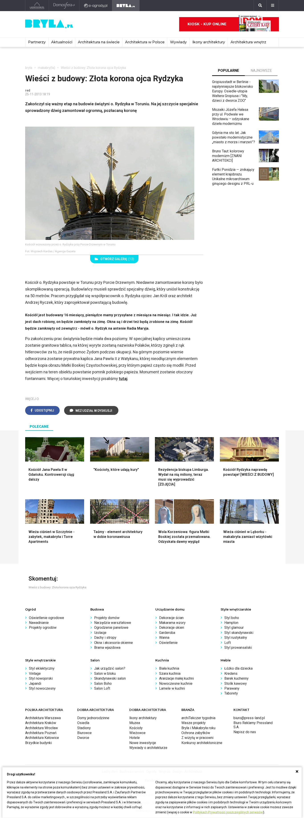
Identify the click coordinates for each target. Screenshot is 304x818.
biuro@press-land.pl (249, 718)
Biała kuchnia (169, 668)
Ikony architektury (208, 42)
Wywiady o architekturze (148, 748)
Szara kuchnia (169, 673)
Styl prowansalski (238, 647)
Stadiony (84, 728)
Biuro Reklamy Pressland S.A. (253, 725)
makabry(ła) (46, 68)
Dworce (83, 738)
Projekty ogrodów (43, 627)
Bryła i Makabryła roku (198, 728)
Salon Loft (102, 688)
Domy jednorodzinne (93, 718)
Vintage (35, 673)
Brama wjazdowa (107, 647)
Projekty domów (107, 618)
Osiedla (83, 723)
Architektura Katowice (42, 738)
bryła (28, 68)
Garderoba (167, 633)
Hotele (134, 738)
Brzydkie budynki (38, 743)
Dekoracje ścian (171, 618)
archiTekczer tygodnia (198, 718)
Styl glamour (234, 627)
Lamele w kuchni (172, 688)
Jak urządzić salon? (109, 668)
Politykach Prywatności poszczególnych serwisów (228, 812)
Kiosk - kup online (207, 24)
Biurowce (84, 733)
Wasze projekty (193, 723)
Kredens (230, 673)
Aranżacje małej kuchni (176, 678)
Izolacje (100, 633)
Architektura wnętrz (248, 42)
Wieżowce (137, 733)
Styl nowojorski (41, 678)
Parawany (231, 688)
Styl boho (231, 618)
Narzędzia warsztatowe (112, 623)
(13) (117, 259)
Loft (227, 643)
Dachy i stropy (105, 637)
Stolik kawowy (235, 683)
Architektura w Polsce (144, 42)
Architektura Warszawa (43, 718)
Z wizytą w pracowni (197, 738)
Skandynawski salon (110, 678)
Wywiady (178, 42)
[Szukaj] (260, 5)
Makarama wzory (172, 623)
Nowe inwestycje (142, 743)
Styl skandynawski (238, 633)
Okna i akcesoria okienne (113, 643)
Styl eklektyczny (42, 668)
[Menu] (273, 5)
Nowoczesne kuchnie (176, 683)
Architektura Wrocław (41, 728)
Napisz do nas (244, 732)
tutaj (123, 378)
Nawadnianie (39, 623)
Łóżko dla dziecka (238, 668)
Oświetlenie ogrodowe (46, 618)
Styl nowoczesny (42, 688)
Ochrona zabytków (195, 733)
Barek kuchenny (236, 678)
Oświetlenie (168, 643)
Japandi (35, 683)
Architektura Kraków (40, 723)
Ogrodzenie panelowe (111, 627)
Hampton (231, 623)
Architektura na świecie (99, 42)
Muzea (134, 723)
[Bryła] (126, 5)
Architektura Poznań (41, 733)
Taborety (231, 693)
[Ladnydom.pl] (37, 5)
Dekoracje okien (171, 627)
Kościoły (136, 728)
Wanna (164, 637)
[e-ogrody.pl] (95, 5)
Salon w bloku (105, 673)
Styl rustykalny (235, 637)
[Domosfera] (64, 5)
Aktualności (61, 42)
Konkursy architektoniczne (201, 743)
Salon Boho (103, 683)
